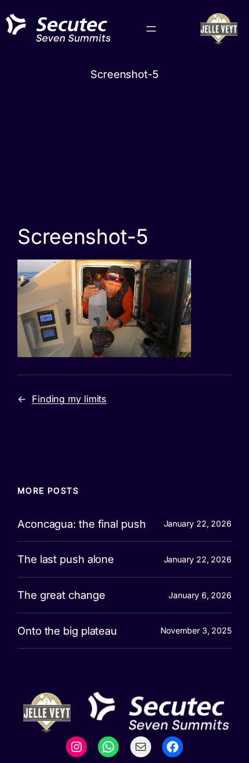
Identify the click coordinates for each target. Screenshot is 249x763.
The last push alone (65, 559)
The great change (61, 595)
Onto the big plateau (67, 631)
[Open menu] (151, 29)
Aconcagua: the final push (81, 524)
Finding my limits (69, 399)
